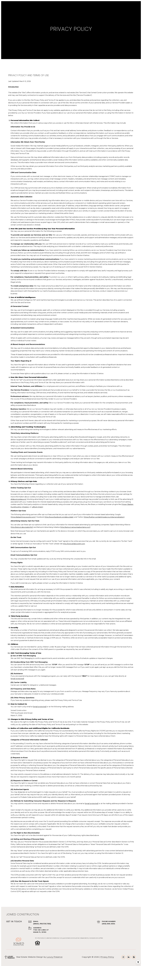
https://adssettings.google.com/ (23, 517)
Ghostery (25, 507)
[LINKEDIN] (129, 957)
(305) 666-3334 (108, 924)
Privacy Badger (127, 504)
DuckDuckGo (16, 507)
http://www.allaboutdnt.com (74, 544)
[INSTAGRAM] (123, 957)
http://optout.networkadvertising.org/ (75, 527)
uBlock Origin (37, 507)
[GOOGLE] (134, 957)
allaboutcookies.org (18, 499)
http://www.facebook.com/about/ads (59, 517)
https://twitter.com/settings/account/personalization (104, 517)
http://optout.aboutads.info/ (22, 527)
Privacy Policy (107, 957)
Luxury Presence (54, 957)
